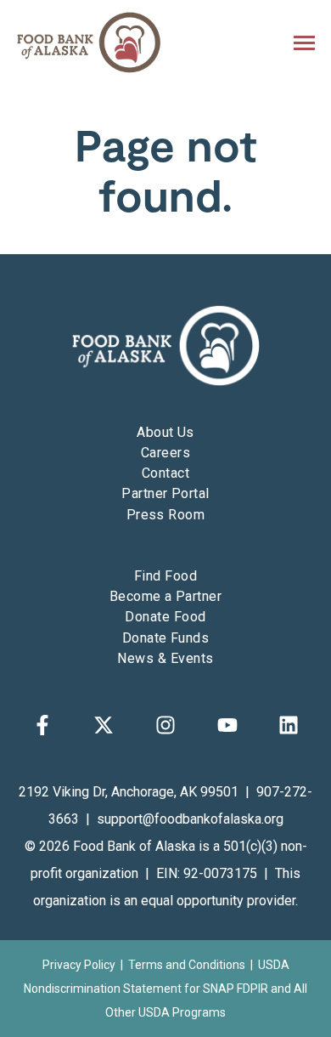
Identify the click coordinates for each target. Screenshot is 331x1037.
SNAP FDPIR (235, 988)
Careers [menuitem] (165, 453)
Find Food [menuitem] (165, 576)
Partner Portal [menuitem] (165, 493)
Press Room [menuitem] (165, 515)
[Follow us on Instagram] (165, 725)
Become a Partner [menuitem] (165, 596)
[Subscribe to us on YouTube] (227, 725)
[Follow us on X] (104, 725)
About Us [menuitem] (165, 432)
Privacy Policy (78, 965)
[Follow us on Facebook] (42, 725)
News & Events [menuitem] (165, 658)
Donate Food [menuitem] (165, 617)
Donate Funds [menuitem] (166, 638)
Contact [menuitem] (165, 473)
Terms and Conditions (186, 965)
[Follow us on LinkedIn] (289, 725)
